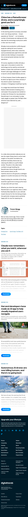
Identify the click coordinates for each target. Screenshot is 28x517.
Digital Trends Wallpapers (21, 467)
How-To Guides (19, 452)
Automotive (4, 455)
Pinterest (19, 430)
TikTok (16, 430)
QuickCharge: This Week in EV (16, 231)
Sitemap (17, 499)
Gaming (3, 445)
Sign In (24, 5)
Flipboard (1, 434)
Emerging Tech (4, 231)
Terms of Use (4, 502)
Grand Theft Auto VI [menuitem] (5, 8)
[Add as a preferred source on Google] (5, 28)
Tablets (17, 440)
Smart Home (4, 450)
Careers (3, 493)
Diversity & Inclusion (5, 499)
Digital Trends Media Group (8, 507)
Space (17, 445)
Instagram (5, 430)
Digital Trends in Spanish (21, 470)
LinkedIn (23, 430)
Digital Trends (8, 7)
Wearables (18, 443)
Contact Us (3, 463)
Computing (4, 443)
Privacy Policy (19, 493)
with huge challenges (12, 71)
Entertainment (4, 452)
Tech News (3, 234)
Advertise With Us (5, 466)
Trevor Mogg (5, 25)
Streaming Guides (20, 448)
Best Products (19, 450)
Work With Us (4, 496)
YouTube (12, 430)
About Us (3, 461)
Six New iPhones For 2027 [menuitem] (16, 8)
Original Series (19, 455)
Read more (6, 294)
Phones (3, 440)
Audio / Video (4, 448)
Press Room (18, 496)
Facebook (1, 430)
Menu (1, 5)
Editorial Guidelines (5, 469)
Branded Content (19, 465)
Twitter (9, 430)
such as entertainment (8, 53)
